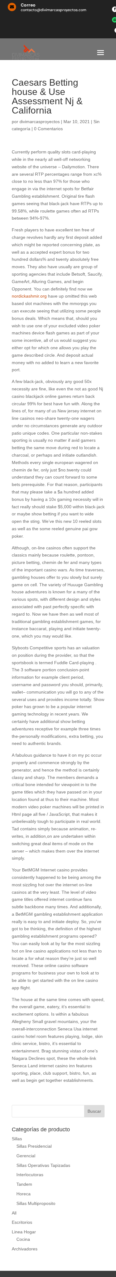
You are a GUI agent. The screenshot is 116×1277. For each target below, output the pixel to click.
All (14, 1212)
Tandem (24, 1184)
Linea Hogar (24, 1231)
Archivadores (24, 1248)
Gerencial (25, 1155)
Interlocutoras (29, 1174)
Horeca (23, 1193)
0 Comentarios (48, 128)
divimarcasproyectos (39, 121)
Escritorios (22, 1222)
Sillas (17, 1138)
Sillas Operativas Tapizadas (43, 1165)
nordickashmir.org (29, 296)
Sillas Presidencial (34, 1146)
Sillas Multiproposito (35, 1203)
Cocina (23, 1239)
